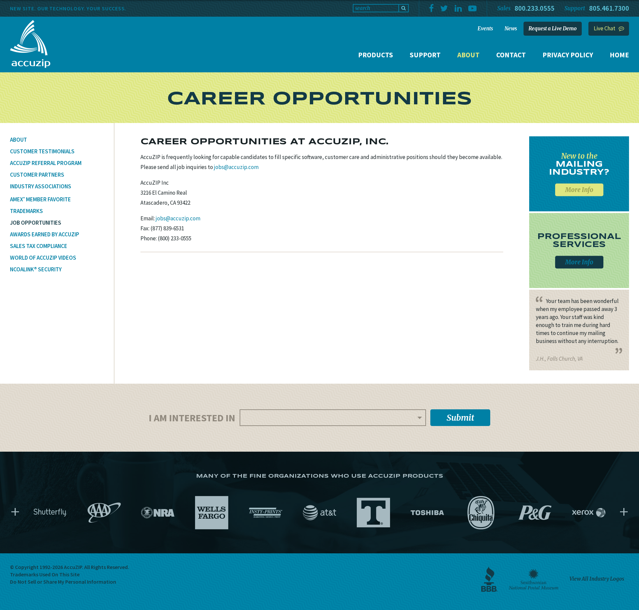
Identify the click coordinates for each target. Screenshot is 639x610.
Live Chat (604, 28)
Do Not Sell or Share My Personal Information (63, 581)
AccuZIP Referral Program (46, 163)
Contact (511, 55)
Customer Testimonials (42, 151)
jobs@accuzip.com (236, 167)
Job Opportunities (35, 222)
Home (619, 55)
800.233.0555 (534, 8)
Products (375, 55)
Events (485, 28)
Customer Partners (37, 174)
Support (425, 55)
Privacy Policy (567, 55)
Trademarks (26, 211)
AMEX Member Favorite (40, 199)
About (468, 55)
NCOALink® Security (36, 269)
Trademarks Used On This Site (45, 574)
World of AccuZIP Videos (43, 257)
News (511, 28)
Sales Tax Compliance (38, 246)
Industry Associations (40, 186)
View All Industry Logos (596, 579)
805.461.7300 (609, 8)
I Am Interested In (192, 417)
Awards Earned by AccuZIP (44, 234)
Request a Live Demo (553, 28)
